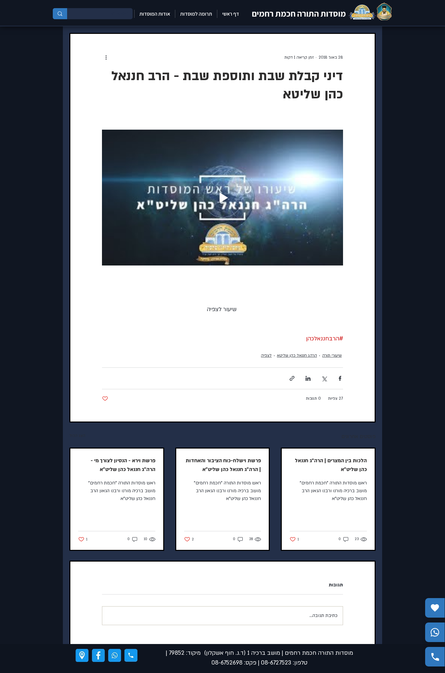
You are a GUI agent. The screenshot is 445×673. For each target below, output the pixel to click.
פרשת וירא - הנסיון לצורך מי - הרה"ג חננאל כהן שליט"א (123, 465)
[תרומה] (435, 608)
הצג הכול (77, 435)
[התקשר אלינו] (435, 656)
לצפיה (266, 355)
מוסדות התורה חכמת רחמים (299, 13)
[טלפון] (130, 655)
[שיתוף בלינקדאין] (308, 378)
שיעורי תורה (332, 355)
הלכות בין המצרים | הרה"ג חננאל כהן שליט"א (331, 465)
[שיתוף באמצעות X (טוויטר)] (324, 378)
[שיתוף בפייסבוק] (340, 378)
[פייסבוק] (98, 655)
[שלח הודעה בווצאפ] (435, 632)
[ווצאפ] (114, 655)
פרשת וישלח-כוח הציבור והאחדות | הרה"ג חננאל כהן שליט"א (223, 465)
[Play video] (222, 197)
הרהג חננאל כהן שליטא (297, 355)
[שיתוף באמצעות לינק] (292, 378)
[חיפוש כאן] (60, 13)
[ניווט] (82, 655)
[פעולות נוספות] (106, 57)
